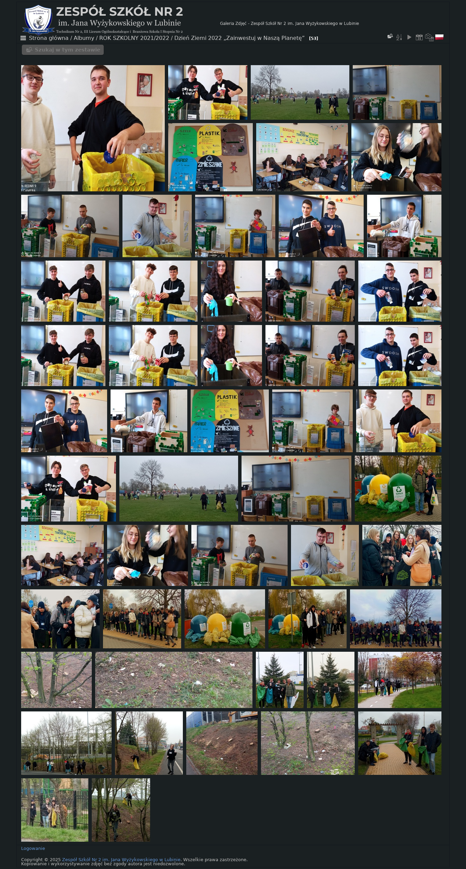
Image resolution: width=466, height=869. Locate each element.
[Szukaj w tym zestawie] (390, 36)
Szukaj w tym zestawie (67, 50)
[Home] (121, 23)
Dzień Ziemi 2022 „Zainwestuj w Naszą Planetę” (239, 38)
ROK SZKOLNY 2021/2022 (134, 38)
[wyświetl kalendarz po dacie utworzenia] (429, 37)
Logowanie (33, 848)
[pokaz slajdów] (409, 37)
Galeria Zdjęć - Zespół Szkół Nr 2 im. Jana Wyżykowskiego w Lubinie (289, 23)
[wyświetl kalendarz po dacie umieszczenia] (419, 37)
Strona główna (49, 38)
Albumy (84, 38)
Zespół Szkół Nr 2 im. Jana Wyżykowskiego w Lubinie (121, 859)
